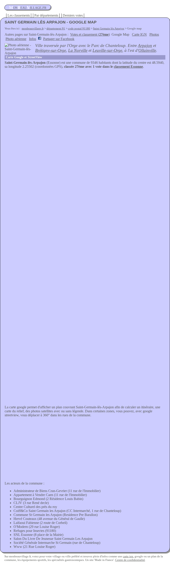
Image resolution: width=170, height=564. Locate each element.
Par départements (46, 15)
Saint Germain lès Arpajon (108, 28)
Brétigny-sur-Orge (50, 50)
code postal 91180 (79, 28)
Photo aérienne (16, 39)
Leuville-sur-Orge (107, 50)
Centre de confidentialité (130, 560)
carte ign (128, 556)
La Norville (77, 50)
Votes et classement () (90, 34)
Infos (32, 39)
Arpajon (145, 45)
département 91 (55, 28)
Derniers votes (73, 15)
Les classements (19, 15)
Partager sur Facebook (58, 39)
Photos (154, 34)
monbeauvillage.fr (33, 28)
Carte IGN (139, 34)
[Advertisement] (85, 102)
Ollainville (147, 50)
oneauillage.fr (27, 7)
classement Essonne (128, 66)
